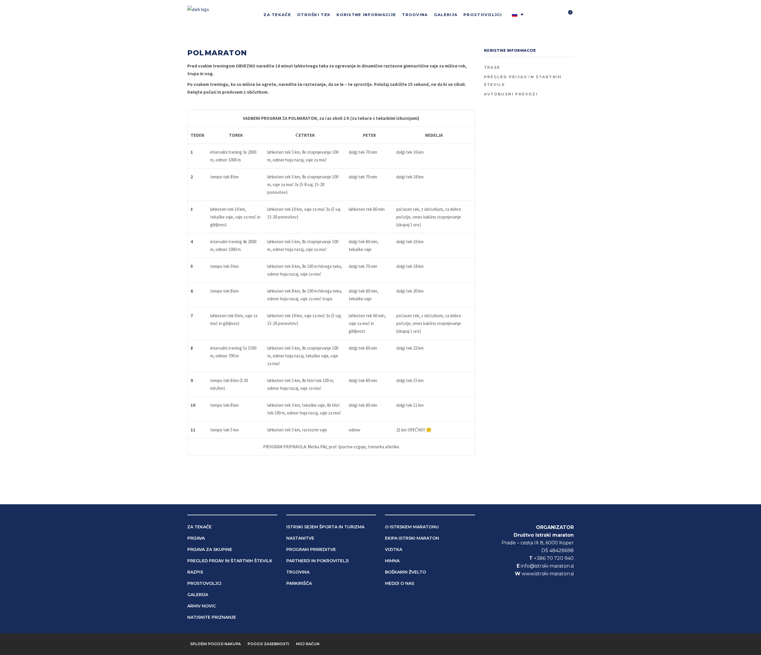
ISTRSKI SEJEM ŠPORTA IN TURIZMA (325, 527)
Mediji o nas (399, 583)
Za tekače (199, 527)
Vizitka (393, 549)
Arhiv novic (201, 606)
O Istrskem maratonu (412, 527)
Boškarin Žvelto (405, 572)
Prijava (196, 538)
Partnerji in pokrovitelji (317, 560)
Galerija (197, 594)
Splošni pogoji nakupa (215, 644)
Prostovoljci (204, 583)
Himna (392, 560)
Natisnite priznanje (211, 617)
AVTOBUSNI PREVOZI (511, 94)
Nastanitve (300, 538)
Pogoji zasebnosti (268, 644)
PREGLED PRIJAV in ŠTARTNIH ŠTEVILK (523, 81)
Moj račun (308, 644)
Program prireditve (311, 549)
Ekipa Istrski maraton (412, 538)
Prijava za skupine (209, 549)
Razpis (195, 572)
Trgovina (297, 572)
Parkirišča (299, 583)
